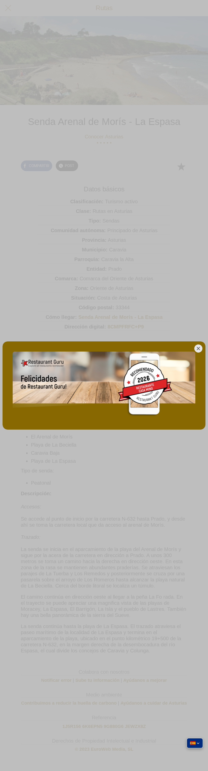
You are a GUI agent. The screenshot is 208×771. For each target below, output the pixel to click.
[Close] (198, 348)
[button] (195, 743)
